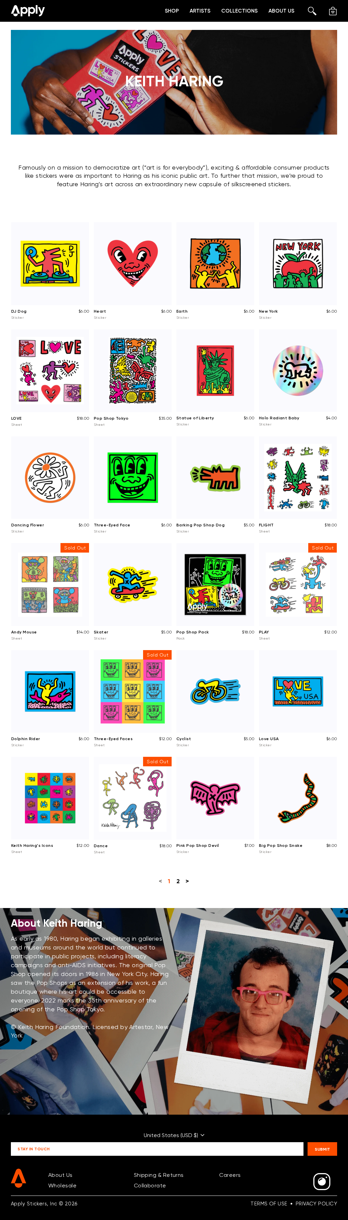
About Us (281, 10)
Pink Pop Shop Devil (197, 845)
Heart (100, 311)
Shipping (145, 1175)
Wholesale (62, 1185)
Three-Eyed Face (112, 524)
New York (268, 311)
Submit (322, 1149)
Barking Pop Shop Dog (200, 524)
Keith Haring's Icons (32, 845)
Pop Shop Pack (192, 631)
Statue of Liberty (195, 417)
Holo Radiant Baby (279, 417)
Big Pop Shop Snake (280, 845)
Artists (200, 10)
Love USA (269, 738)
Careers (230, 1175)
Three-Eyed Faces (113, 738)
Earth (182, 311)
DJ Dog (19, 311)
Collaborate (150, 1185)
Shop (172, 10)
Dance (101, 845)
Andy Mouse (24, 631)
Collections (239, 10)
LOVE (16, 418)
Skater (101, 631)
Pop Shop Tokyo (111, 418)
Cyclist (183, 738)
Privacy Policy (316, 1204)
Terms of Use (268, 1204)
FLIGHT (266, 524)
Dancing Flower (27, 524)
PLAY (264, 631)
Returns (173, 1175)
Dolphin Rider (25, 738)
